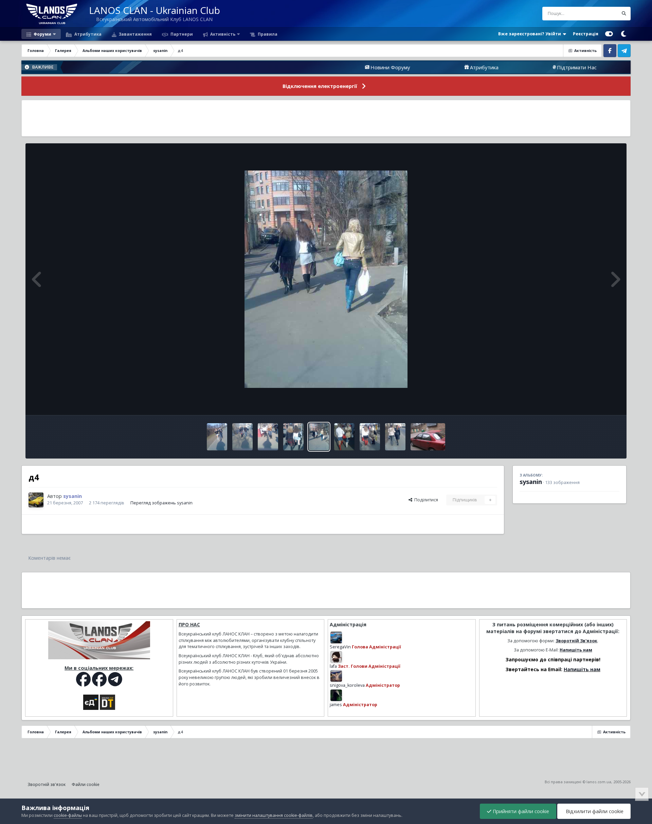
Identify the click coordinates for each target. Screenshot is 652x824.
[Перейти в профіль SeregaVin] (336, 637)
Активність (222, 34)
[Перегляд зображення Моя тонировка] (428, 436)
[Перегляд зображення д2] (370, 436)
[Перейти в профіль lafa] (336, 657)
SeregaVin (340, 647)
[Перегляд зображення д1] (395, 436)
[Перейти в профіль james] (336, 695)
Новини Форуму (355, 67)
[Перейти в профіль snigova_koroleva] (336, 676)
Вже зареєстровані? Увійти (530, 34)
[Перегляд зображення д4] (319, 436)
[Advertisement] (326, 118)
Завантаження (135, 34)
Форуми (42, 34)
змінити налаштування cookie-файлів (274, 815)
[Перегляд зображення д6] (242, 436)
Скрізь (603, 13)
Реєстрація (585, 34)
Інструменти (598, 403)
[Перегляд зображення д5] (293, 436)
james (336, 704)
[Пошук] (624, 13)
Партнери (181, 34)
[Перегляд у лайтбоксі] (326, 279)
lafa (333, 666)
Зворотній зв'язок (47, 784)
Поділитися (425, 500)
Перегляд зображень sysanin (161, 503)
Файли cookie (85, 784)
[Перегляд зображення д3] (344, 436)
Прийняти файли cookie (520, 811)
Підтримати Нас (541, 67)
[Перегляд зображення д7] (217, 436)
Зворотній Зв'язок (576, 641)
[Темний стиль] (623, 34)
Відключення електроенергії (320, 86)
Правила (267, 34)
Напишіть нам (576, 650)
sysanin (531, 482)
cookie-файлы (68, 815)
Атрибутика (87, 34)
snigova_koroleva (347, 685)
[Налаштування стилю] (609, 34)
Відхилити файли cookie (593, 811)
